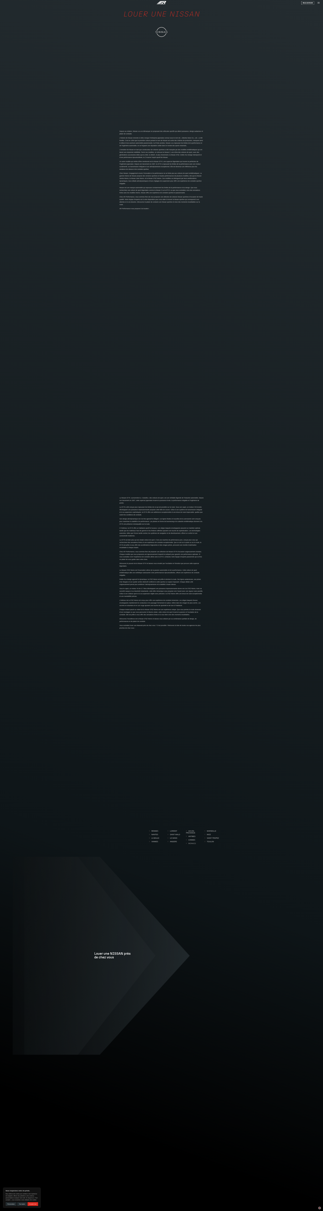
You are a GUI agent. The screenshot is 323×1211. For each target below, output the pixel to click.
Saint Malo (175, 834)
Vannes (154, 841)
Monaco (192, 843)
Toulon (210, 841)
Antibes (191, 836)
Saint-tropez (213, 838)
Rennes (154, 831)
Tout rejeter (22, 1204)
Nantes (154, 834)
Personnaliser (11, 1204)
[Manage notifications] (319, 1208)
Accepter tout (32, 1204)
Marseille (211, 831)
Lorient (173, 831)
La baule (155, 838)
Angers (173, 841)
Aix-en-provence (190, 832)
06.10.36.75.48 (308, 3)
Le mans (173, 838)
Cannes (191, 840)
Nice (209, 834)
